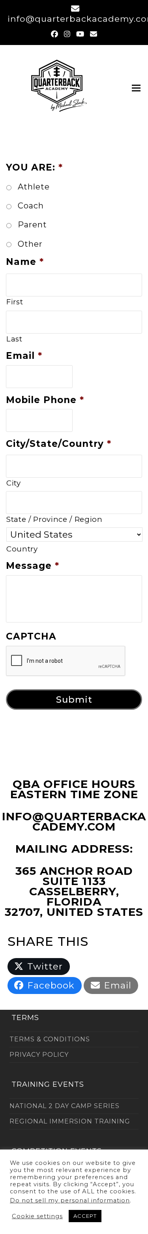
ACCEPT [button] (85, 1216)
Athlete (34, 186)
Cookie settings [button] (37, 1216)
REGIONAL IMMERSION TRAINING (69, 1121)
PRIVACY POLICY (39, 1054)
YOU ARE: (34, 167)
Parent (32, 224)
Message (32, 565)
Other (30, 244)
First (14, 301)
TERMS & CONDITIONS (49, 1039)
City (13, 483)
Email (24, 355)
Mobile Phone (45, 399)
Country (22, 548)
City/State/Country (58, 443)
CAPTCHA (31, 636)
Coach (31, 205)
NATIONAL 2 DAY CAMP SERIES (64, 1106)
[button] (136, 87)
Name (25, 261)
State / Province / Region (54, 519)
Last (14, 338)
